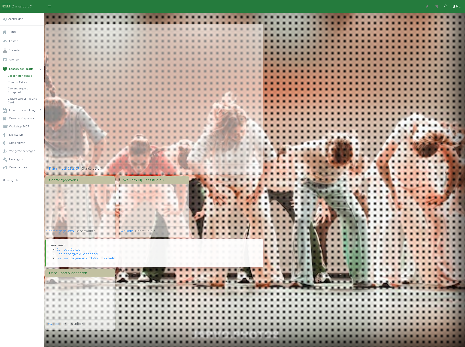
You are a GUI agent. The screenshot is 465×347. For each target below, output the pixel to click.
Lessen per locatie (20, 75)
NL (458, 6)
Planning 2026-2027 (64, 168)
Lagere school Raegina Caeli (22, 100)
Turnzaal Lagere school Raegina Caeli (85, 258)
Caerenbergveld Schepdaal (18, 90)
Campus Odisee (18, 82)
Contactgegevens (60, 231)
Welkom (126, 231)
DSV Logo (53, 324)
